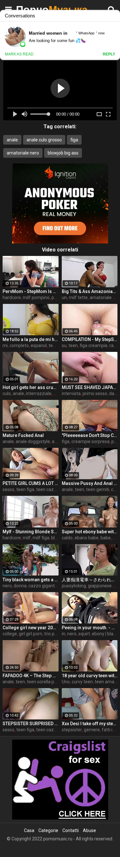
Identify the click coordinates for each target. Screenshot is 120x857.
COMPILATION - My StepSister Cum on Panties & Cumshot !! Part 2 (90, 339)
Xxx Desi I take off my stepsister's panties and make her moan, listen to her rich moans (90, 723)
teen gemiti (97, 489)
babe (105, 537)
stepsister (72, 729)
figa (74, 139)
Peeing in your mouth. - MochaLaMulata (90, 627)
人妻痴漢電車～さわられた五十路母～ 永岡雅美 (90, 579)
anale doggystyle (33, 441)
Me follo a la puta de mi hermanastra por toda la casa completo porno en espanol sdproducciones (31, 339)
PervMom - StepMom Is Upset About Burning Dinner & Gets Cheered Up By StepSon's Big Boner (31, 291)
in (63, 633)
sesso (8, 489)
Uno (66, 681)
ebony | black (105, 633)
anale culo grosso (44, 139)
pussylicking (74, 585)
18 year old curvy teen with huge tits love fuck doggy (90, 675)
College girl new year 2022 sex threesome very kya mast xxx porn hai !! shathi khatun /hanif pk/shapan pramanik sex (31, 627)
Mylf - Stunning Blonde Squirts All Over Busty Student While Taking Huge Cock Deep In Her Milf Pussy (31, 531)
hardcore (12, 297)
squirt (84, 633)
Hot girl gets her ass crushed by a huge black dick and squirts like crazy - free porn (31, 387)
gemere (92, 729)
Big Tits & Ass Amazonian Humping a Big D (90, 291)
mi (5, 345)
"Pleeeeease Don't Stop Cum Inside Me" (90, 435)
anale (12, 139)
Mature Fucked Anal (23, 435)
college (10, 633)
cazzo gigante (42, 585)
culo (7, 393)
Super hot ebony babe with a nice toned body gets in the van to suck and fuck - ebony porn (90, 531)
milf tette (78, 297)
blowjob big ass (63, 152)
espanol (39, 345)
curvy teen (82, 681)
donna (20, 585)
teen (73, 345)
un (64, 297)
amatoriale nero (23, 152)
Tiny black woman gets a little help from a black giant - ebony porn (31, 579)
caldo (67, 537)
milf (27, 537)
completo (19, 345)
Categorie (48, 830)
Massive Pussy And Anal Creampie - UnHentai (90, 483)
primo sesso (95, 393)
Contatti (70, 830)
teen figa (25, 489)
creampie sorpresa (90, 441)
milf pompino (36, 297)
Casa (29, 830)
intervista (71, 393)
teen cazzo (47, 489)
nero (7, 585)
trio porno (54, 633)
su (64, 345)
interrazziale (39, 393)
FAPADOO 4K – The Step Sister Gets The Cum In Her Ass (31, 675)
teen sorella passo (45, 681)
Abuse (89, 830)
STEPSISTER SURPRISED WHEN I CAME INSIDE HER (31, 723)
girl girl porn (30, 633)
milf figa (41, 537)
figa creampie (94, 345)
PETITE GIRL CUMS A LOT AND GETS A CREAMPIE (31, 483)
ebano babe (87, 537)
